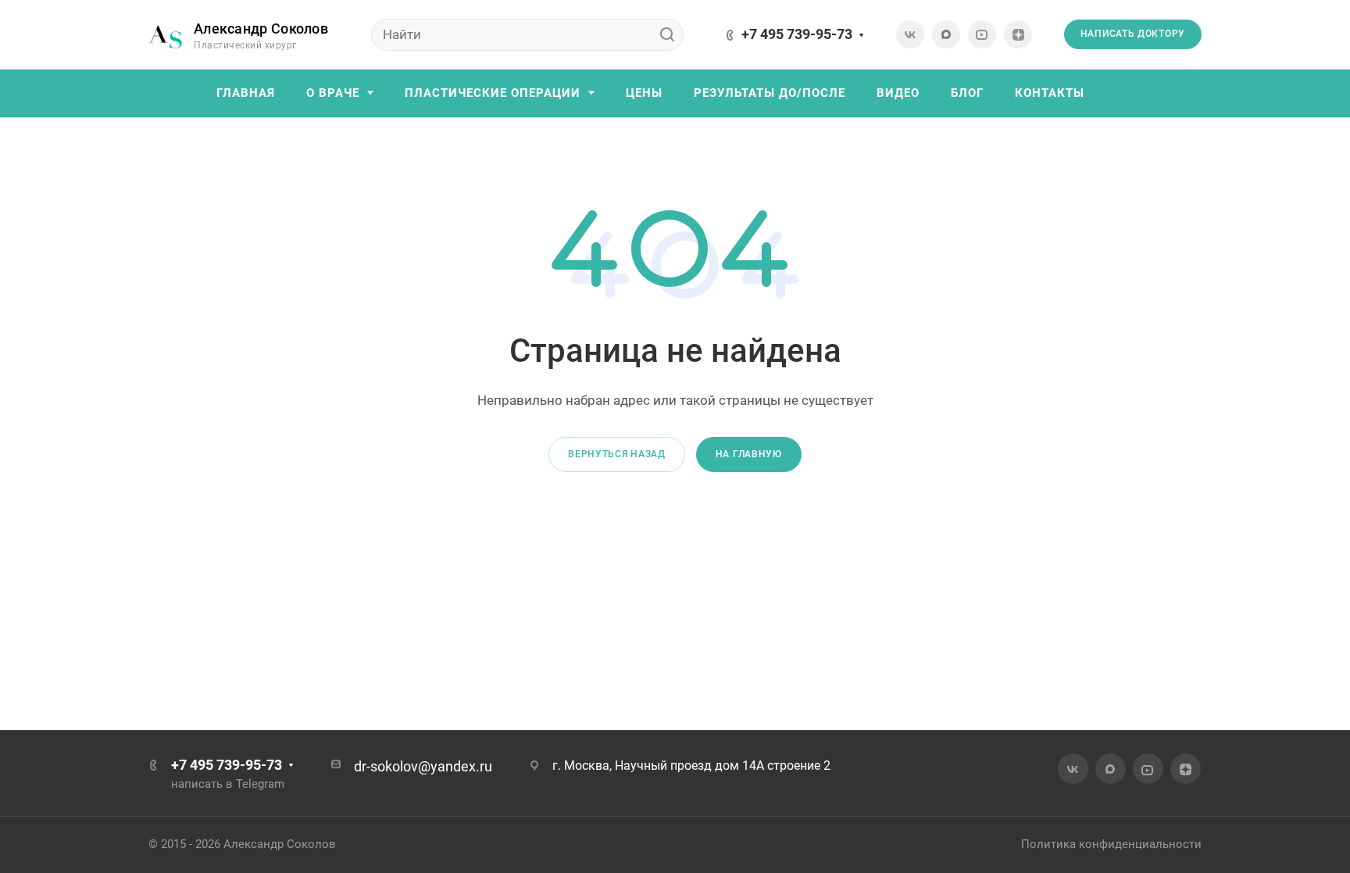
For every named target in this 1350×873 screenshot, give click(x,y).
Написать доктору (1132, 33)
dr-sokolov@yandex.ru (423, 766)
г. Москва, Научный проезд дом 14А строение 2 (691, 765)
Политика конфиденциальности (1111, 844)
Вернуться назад (617, 454)
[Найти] (667, 35)
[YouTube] (982, 34)
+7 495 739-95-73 (796, 34)
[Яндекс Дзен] (1018, 34)
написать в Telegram (227, 784)
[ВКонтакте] (910, 34)
